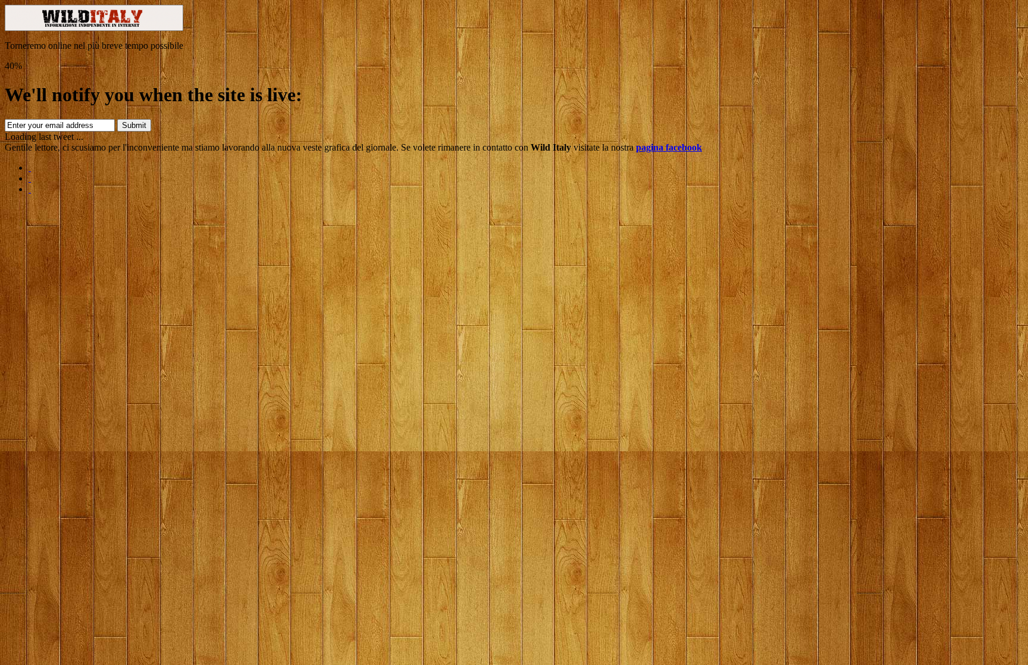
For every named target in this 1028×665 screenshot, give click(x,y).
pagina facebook (669, 147)
